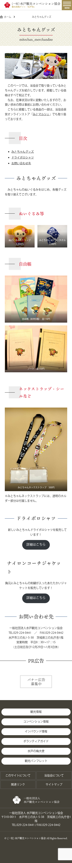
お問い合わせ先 (21, 163)
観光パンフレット (36, 761)
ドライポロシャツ (22, 158)
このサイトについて (18, 776)
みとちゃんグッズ (22, 152)
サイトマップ (54, 785)
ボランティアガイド (36, 741)
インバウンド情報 (36, 732)
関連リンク (18, 785)
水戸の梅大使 (36, 751)
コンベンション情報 (36, 722)
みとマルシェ (41, 114)
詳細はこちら (36, 544)
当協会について (54, 776)
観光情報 (36, 712)
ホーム (7, 17)
